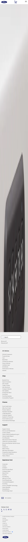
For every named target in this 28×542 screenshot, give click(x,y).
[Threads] (10, 509)
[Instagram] (8, 509)
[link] (4, 518)
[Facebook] (1, 509)
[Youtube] (6, 509)
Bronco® (4, 341)
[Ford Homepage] (5, 538)
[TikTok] (1, 511)
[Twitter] (4, 509)
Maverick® (4, 343)
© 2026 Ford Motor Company (8, 516)
